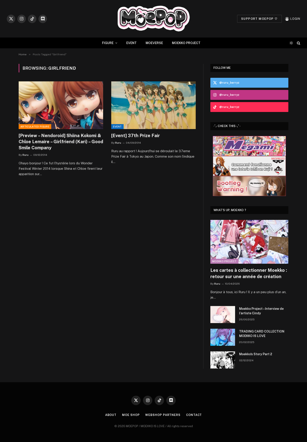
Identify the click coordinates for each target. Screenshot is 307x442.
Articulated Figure (34, 126)
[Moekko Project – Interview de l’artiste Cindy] (222, 314)
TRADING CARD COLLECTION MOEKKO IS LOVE (261, 334)
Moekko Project (224, 261)
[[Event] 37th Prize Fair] (153, 105)
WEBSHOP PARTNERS (162, 415)
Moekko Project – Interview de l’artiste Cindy (261, 311)
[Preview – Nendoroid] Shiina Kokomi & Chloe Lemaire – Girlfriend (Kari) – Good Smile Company (61, 141)
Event (117, 126)
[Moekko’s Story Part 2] (222, 359)
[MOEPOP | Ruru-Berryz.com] (153, 19)
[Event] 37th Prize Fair (135, 135)
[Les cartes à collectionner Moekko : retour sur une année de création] (249, 242)
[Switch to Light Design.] (291, 43)
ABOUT (111, 415)
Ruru (25, 154)
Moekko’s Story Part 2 (255, 354)
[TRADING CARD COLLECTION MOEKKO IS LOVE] (222, 337)
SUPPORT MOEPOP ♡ (259, 18)
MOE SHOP (131, 415)
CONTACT (194, 415)
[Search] (298, 43)
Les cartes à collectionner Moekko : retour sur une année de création (248, 273)
